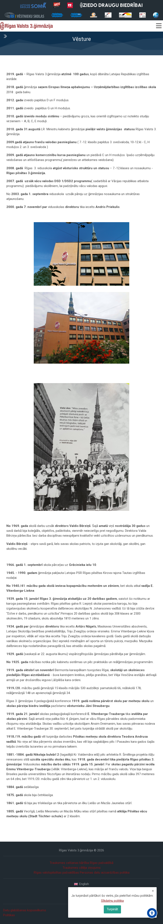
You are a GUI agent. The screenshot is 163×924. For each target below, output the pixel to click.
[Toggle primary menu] (159, 26)
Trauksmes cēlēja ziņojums (82, 868)
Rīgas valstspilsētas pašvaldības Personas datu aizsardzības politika (81, 872)
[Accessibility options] (152, 913)
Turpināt (112, 909)
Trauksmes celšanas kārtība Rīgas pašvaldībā (81, 863)
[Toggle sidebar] (5, 36)
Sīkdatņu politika (112, 901)
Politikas (9, 915)
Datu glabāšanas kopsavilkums (24, 910)
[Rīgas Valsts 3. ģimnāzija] (26, 26)
